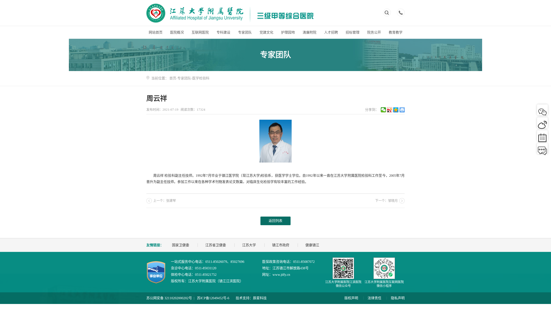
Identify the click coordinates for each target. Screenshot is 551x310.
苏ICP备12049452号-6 (213, 298)
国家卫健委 (180, 245)
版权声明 (351, 298)
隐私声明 (398, 298)
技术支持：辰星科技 (251, 298)
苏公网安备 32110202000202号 (169, 298)
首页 (172, 78)
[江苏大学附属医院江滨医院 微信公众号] (343, 268)
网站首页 (156, 32)
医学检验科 (200, 78)
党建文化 (266, 32)
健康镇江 (312, 245)
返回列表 (275, 221)
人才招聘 (331, 32)
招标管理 (352, 32)
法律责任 (374, 298)
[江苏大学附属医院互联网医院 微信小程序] (384, 268)
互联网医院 (200, 32)
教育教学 (395, 32)
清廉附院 (309, 32)
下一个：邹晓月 (386, 200)
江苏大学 (249, 245)
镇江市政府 (280, 245)
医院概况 (177, 32)
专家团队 (245, 32)
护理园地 (288, 32)
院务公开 (374, 32)
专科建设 (223, 32)
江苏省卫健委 (215, 245)
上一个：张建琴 (164, 200)
